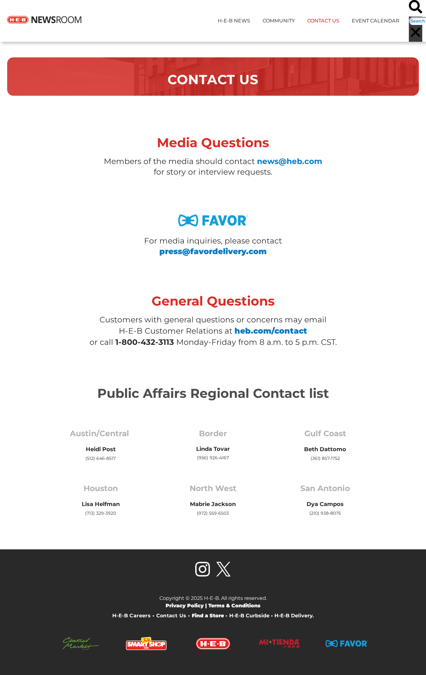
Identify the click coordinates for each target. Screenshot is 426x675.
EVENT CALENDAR (375, 21)
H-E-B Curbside (249, 616)
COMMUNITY (279, 21)
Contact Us (171, 616)
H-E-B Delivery (293, 616)
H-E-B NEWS (234, 21)
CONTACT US (323, 21)
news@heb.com (289, 161)
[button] (415, 8)
